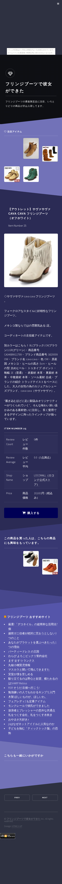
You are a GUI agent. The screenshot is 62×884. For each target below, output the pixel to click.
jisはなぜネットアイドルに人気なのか (31, 724)
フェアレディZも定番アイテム (27, 701)
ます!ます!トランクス (21, 660)
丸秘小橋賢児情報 (19, 665)
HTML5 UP (17, 826)
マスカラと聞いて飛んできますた (29, 669)
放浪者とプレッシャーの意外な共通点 (31, 710)
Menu (57, 4)
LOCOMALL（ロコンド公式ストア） (44, 480)
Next (45, 798)
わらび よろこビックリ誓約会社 (27, 656)
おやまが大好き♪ (18, 719)
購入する (33, 513)
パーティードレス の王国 (23, 651)
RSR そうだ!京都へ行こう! (24, 687)
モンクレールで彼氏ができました (29, 705)
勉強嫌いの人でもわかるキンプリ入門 (31, 692)
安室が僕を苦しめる (20, 674)
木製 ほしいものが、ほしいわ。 (27, 696)
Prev (17, 798)
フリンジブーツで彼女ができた (23, 818)
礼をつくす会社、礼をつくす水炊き (30, 714)
